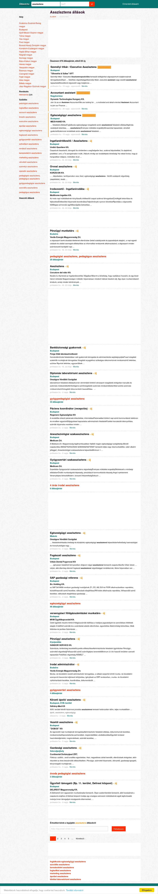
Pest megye (24, 42)
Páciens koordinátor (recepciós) (69, 408)
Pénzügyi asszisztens (62, 638)
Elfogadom (147, 890)
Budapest (55, 70)
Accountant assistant (62, 92)
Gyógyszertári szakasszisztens (68, 459)
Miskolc (53, 536)
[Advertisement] (94, 38)
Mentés (85, 86)
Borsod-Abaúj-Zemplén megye (32, 45)
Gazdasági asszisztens (63, 747)
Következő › (80, 838)
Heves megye (25, 64)
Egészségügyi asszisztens (65, 115)
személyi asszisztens (28, 166)
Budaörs (54, 233)
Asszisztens (57, 266)
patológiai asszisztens (29, 103)
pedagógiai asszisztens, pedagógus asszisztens (78, 256)
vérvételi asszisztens (28, 162)
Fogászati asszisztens (63, 555)
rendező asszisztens (28, 148)
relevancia (23, 94)
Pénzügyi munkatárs (62, 230)
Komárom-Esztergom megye (31, 48)
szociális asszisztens (60, 864)
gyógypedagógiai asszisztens (67, 398)
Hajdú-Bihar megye (27, 51)
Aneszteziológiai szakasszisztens (69, 434)
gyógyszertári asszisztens (65, 690)
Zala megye (24, 80)
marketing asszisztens (60, 873)
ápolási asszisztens (59, 876)
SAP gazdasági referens (64, 577)
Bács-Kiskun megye (28, 61)
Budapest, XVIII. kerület (61, 702)
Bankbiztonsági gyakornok (65, 347)
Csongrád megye (26, 73)
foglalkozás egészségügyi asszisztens (68, 861)
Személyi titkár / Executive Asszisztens (73, 67)
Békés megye (25, 83)
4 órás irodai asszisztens (64, 485)
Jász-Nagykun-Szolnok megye (32, 86)
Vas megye (24, 38)
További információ (74, 890)
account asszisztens (28, 112)
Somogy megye (26, 57)
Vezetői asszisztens (61, 722)
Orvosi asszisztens (61, 166)
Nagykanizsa (56, 95)
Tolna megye (24, 35)
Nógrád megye (25, 54)
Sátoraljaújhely (57, 751)
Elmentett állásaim (131, 3)
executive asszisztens (28, 121)
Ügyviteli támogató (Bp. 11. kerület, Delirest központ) (81, 783)
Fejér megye (24, 76)
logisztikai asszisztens (60, 870)
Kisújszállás (55, 642)
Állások (53, 17)
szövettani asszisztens (29, 143)
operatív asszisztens (28, 171)
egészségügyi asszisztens (65, 603)
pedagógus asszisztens (29, 192)
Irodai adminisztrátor (62, 664)
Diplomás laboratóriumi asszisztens (71, 373)
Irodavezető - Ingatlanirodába (67, 189)
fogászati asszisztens (28, 134)
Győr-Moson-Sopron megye (31, 32)
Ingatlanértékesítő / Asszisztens (69, 140)
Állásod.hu (24, 3)
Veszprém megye (26, 67)
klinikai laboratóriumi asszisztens (65, 879)
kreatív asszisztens (27, 116)
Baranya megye (26, 70)
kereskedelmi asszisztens (62, 867)
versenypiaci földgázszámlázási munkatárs (75, 613)
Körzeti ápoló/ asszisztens (65, 699)
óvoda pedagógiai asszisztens (67, 773)
